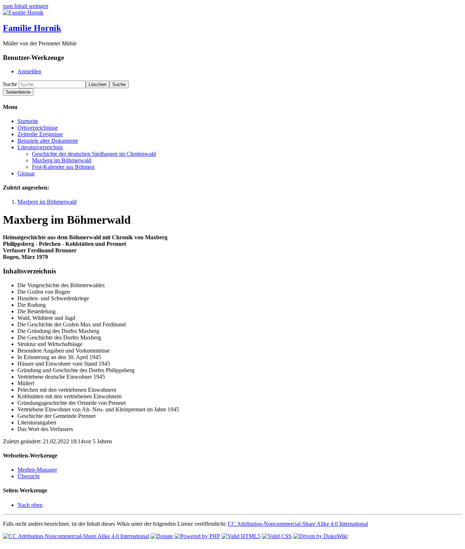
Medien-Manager (37, 470)
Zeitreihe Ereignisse (40, 134)
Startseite (27, 121)
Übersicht (28, 476)
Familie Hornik (32, 28)
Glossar (26, 173)
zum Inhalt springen (25, 6)
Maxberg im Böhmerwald (61, 160)
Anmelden (29, 71)
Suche (10, 84)
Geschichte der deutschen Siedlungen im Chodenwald (94, 154)
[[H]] (23, 12)
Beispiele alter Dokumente (47, 141)
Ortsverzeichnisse (37, 128)
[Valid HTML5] (241, 536)
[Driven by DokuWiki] (320, 536)
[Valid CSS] (277, 536)
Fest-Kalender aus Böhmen (63, 167)
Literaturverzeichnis (40, 147)
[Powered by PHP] (197, 536)
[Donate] (161, 536)
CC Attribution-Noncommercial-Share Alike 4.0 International (298, 524)
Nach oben (30, 505)
